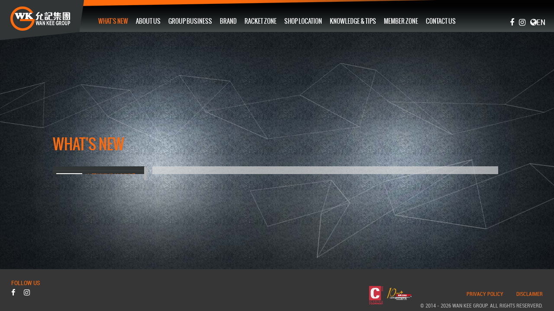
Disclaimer (529, 294)
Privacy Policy (485, 294)
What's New (113, 21)
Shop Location (303, 21)
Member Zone (401, 21)
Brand (228, 21)
